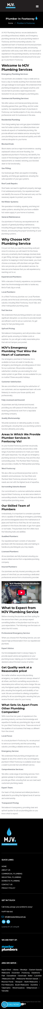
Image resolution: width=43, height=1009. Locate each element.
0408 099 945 (7, 911)
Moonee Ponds (7, 982)
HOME (4, 866)
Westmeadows (19, 988)
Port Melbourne (7, 985)
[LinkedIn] (4, 922)
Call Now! (13, 1004)
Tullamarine (6, 988)
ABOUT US (6, 870)
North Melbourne (31, 982)
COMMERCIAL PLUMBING (12, 874)
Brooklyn (23, 970)
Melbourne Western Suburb (28, 979)
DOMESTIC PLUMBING (11, 881)
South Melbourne (22, 985)
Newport (19, 982)
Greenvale (22, 976)
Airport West (6, 970)
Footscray (26, 973)
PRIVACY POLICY (8, 888)
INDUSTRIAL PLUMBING (11, 877)
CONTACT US (7, 885)
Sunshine (34, 985)
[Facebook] (8, 922)
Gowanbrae (12, 976)
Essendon (16, 973)
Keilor (30, 976)
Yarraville (5, 991)
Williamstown (32, 988)
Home (10, 23)
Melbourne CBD (8, 979)
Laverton (38, 976)
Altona (16, 970)
